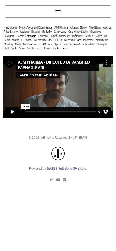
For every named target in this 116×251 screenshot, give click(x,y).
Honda (28, 39)
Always (107, 27)
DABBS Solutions (60, 168)
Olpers (57, 44)
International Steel (43, 39)
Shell (6, 48)
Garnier (89, 35)
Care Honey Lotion (78, 31)
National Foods (31, 44)
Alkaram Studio (78, 27)
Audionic (24, 31)
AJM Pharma (61, 27)
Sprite (14, 48)
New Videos (10, 27)
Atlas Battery (11, 31)
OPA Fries (47, 44)
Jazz (79, 39)
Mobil (18, 44)
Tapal (64, 48)
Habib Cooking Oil (13, 39)
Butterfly (47, 31)
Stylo (22, 48)
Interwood (69, 39)
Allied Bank (95, 27)
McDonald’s (102, 39)
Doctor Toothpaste (26, 35)
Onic (65, 44)
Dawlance (9, 35)
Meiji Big (8, 44)
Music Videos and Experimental (35, 27)
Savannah (75, 44)
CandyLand (60, 31)
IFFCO (58, 39)
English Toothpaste (60, 35)
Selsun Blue (89, 44)
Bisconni (35, 31)
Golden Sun (101, 35)
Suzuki (30, 48)
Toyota (55, 48)
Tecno (47, 48)
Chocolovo (95, 31)
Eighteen (43, 35)
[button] (58, 10)
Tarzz (39, 48)
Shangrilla (102, 44)
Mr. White (88, 39)
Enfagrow (77, 35)
